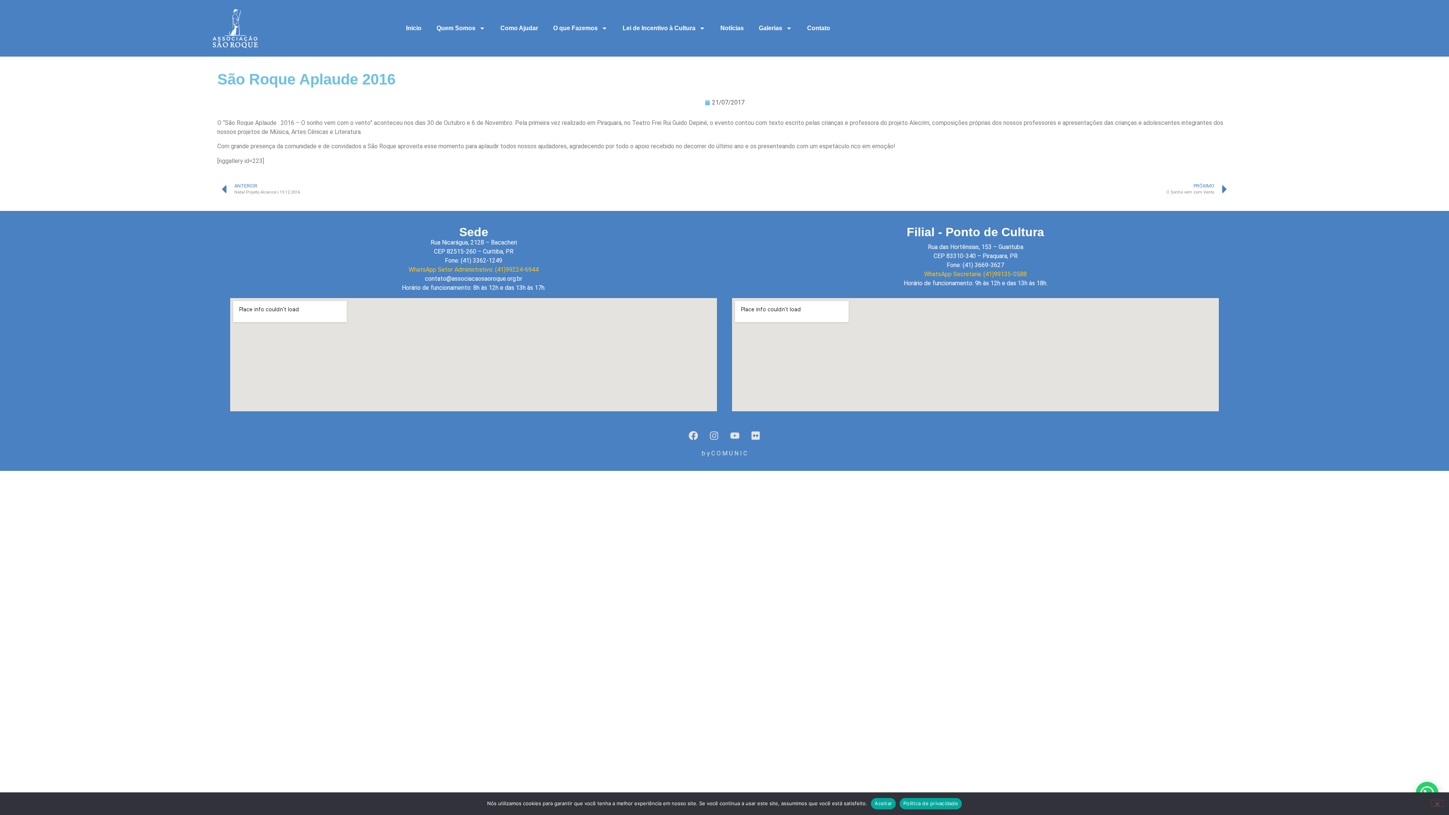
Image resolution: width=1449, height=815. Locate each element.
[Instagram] (714, 435)
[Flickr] (755, 435)
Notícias (732, 28)
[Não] (1437, 803)
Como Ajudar (519, 28)
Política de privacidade (930, 803)
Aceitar (883, 803)
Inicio (413, 28)
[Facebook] (693, 435)
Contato (818, 28)
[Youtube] (735, 435)
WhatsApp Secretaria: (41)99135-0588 (975, 274)
